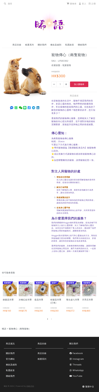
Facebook (77, 353)
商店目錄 (17, 44)
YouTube (77, 376)
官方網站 (10, 359)
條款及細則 (55, 44)
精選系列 (29, 44)
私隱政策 (69, 44)
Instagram (78, 359)
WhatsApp (78, 370)
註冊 (93, 3)
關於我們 (42, 44)
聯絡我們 (82, 44)
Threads (77, 364)
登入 (83, 3)
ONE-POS (30, 386)
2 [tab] (51, 319)
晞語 (4, 328)
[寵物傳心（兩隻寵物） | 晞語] (49, 23)
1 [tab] (47, 319)
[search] (5, 3)
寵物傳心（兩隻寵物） (20, 328)
